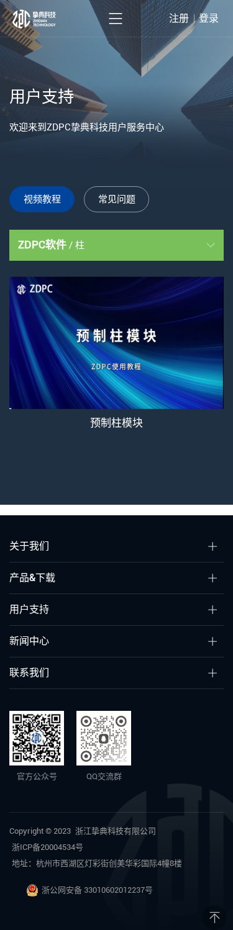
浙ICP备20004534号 (47, 847)
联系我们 (29, 673)
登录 (209, 18)
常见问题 (116, 199)
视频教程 (42, 199)
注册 (179, 18)
